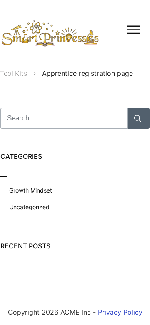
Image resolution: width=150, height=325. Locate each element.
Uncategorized (29, 206)
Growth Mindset (30, 190)
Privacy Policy (120, 312)
